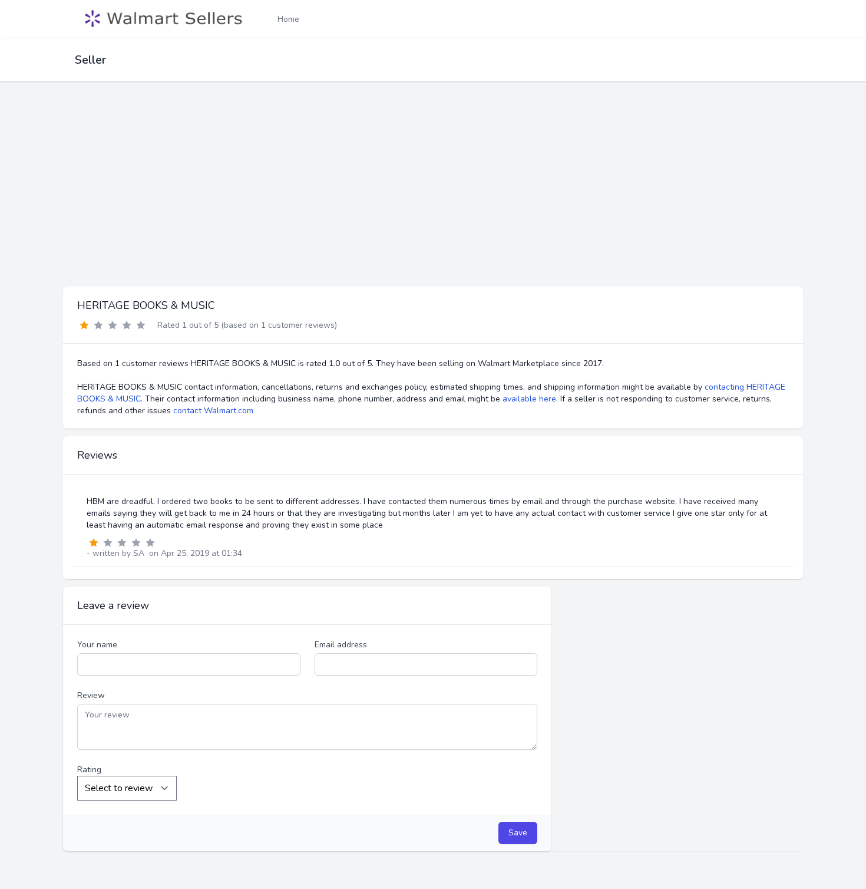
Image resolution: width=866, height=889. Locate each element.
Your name (97, 644)
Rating (89, 769)
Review (91, 695)
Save (517, 832)
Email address (341, 644)
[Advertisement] (433, 198)
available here (529, 398)
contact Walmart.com (213, 410)
